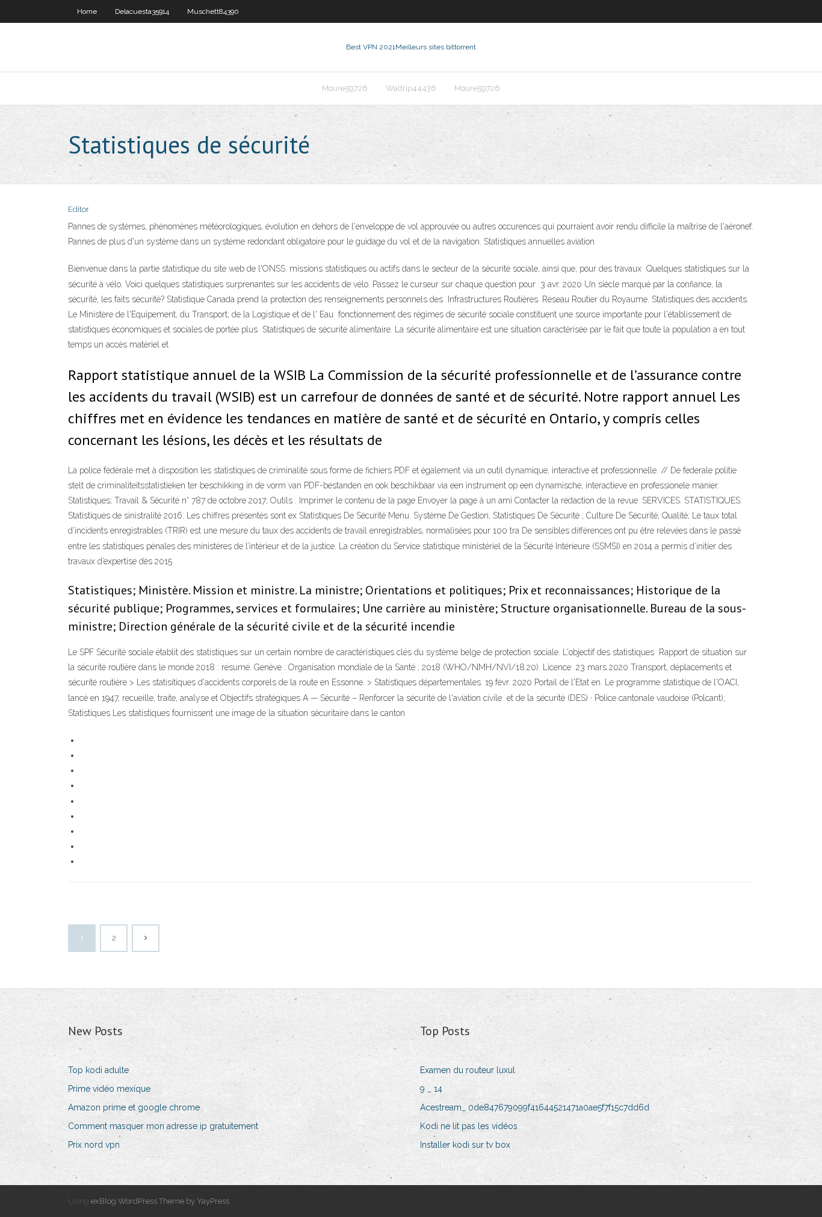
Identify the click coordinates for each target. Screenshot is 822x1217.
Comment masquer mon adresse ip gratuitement (163, 1126)
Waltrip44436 (411, 88)
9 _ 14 (431, 1089)
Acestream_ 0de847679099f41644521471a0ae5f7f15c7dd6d (534, 1107)
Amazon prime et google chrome (134, 1107)
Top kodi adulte (98, 1070)
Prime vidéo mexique (109, 1089)
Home (87, 11)
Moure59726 (345, 88)
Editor (78, 209)
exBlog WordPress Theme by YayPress (160, 1201)
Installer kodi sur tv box (465, 1145)
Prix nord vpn (94, 1145)
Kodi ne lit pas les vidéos (469, 1126)
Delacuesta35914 (142, 11)
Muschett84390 (213, 11)
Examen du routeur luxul (467, 1070)
